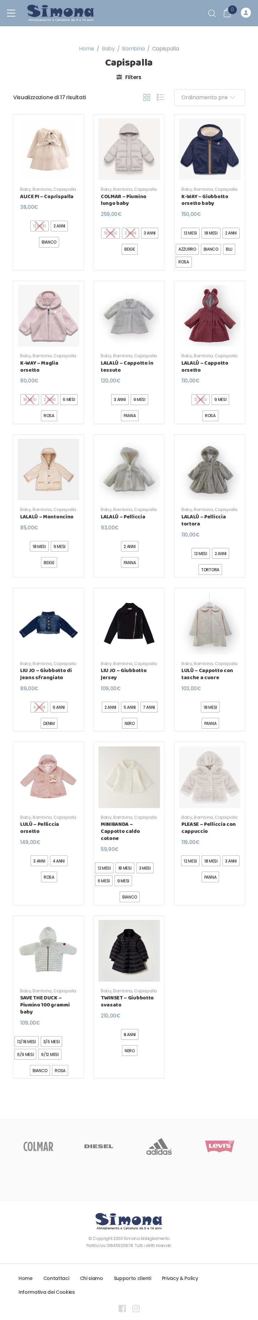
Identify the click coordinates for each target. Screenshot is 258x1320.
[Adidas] (113, 1146)
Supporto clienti (132, 1278)
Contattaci (56, 1278)
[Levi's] (173, 1146)
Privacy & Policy (180, 1278)
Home (86, 48)
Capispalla (64, 189)
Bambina (133, 48)
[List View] (160, 97)
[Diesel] (52, 1146)
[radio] (59, 226)
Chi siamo (91, 1278)
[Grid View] (146, 97)
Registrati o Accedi (247, 13)
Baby (108, 48)
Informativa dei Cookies (46, 1292)
